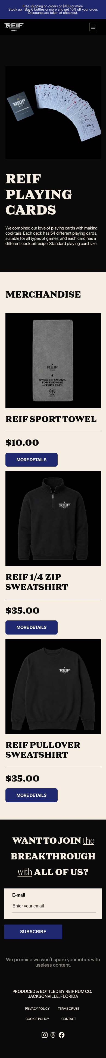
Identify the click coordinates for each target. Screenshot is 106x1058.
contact (68, 1019)
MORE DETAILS (31, 459)
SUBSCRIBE (33, 931)
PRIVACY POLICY (37, 1009)
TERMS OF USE (68, 1009)
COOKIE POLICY (37, 1019)
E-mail (18, 895)
